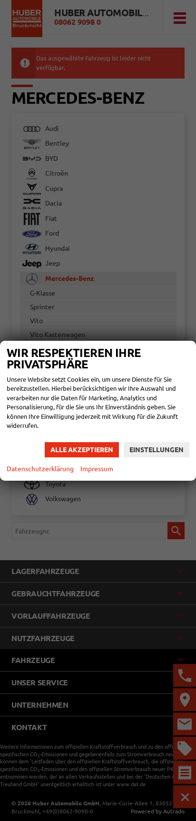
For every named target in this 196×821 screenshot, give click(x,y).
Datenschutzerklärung (40, 469)
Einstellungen (156, 450)
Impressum (96, 469)
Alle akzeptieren (81, 450)
